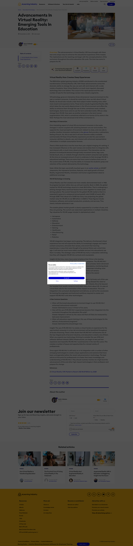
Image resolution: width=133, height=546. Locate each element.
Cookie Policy (81, 263)
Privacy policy (73, 263)
